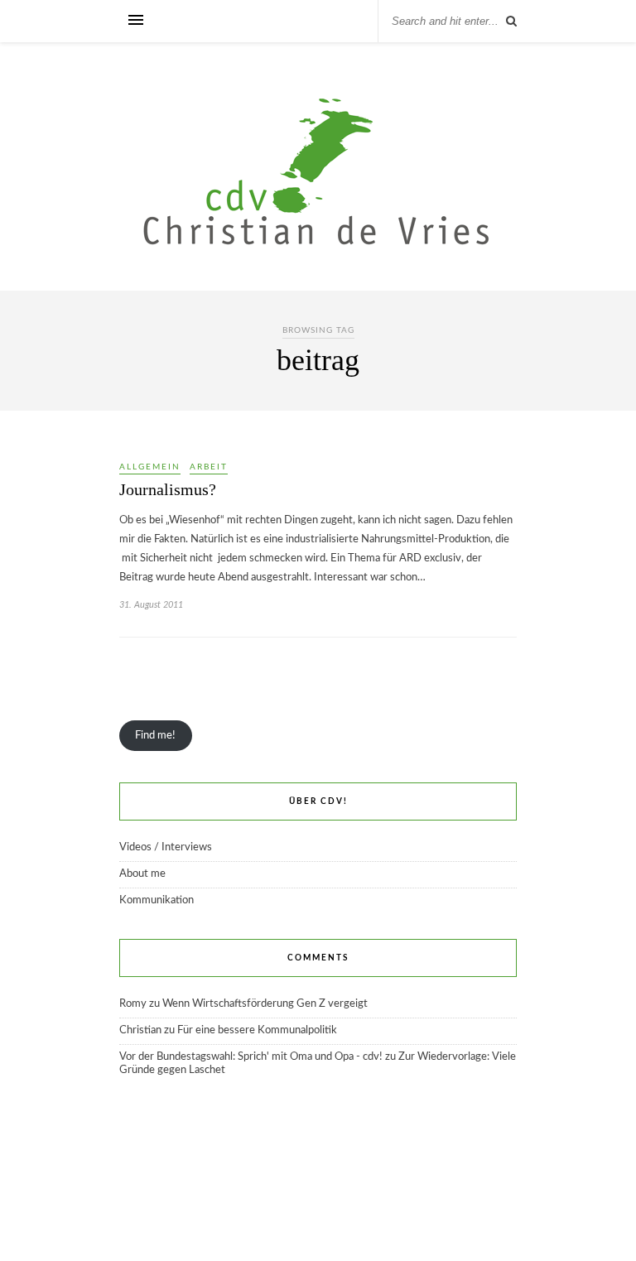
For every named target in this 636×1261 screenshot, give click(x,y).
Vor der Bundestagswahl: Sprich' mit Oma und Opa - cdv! (251, 1057)
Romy (133, 1004)
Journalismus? (167, 489)
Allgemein (150, 467)
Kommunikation (156, 900)
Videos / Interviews (165, 847)
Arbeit (209, 467)
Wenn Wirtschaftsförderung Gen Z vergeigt (265, 1004)
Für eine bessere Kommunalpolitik (257, 1030)
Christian (140, 1030)
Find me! (155, 735)
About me (142, 874)
